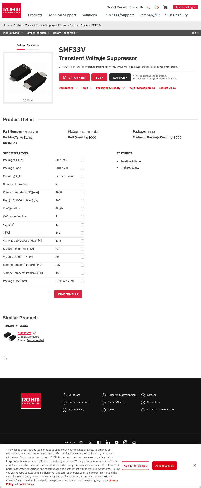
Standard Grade (79, 25)
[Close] (194, 465)
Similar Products (37, 33)
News (110, 7)
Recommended (89, 131)
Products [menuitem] (35, 14)
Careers (122, 7)
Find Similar (68, 294)
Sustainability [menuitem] (176, 14)
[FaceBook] (99, 442)
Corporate (74, 394)
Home (6, 25)
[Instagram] (125, 442)
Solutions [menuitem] (89, 14)
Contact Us (136, 7)
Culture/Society (117, 402)
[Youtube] (116, 442)
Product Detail (11, 33)
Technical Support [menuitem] (61, 14)
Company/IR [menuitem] (149, 14)
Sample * (120, 77)
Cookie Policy (26, 484)
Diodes (17, 25)
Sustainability (76, 409)
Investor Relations (79, 402)
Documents (66, 88)
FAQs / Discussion (140, 88)
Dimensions (33, 45)
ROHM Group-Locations (160, 409)
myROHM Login (185, 7)
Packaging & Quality (108, 88)
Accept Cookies (164, 465)
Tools (85, 88)
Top (194, 33)
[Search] (149, 7)
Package (21, 45)
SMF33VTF (24, 333)
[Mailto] (134, 442)
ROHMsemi (90, 442)
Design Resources (64, 33)
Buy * (99, 77)
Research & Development (122, 394)
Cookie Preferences (135, 465)
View (30, 100)
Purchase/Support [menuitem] (119, 14)
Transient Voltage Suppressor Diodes (45, 25)
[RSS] (81, 442)
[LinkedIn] (107, 442)
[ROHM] (11, 11)
